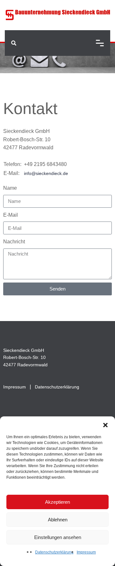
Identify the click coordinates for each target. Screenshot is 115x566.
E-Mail (10, 215)
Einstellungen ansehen (57, 537)
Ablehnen (57, 519)
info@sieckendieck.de (46, 173)
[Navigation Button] (100, 43)
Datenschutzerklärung (54, 552)
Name (10, 188)
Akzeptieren (57, 502)
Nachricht (14, 241)
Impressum (86, 552)
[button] (105, 424)
